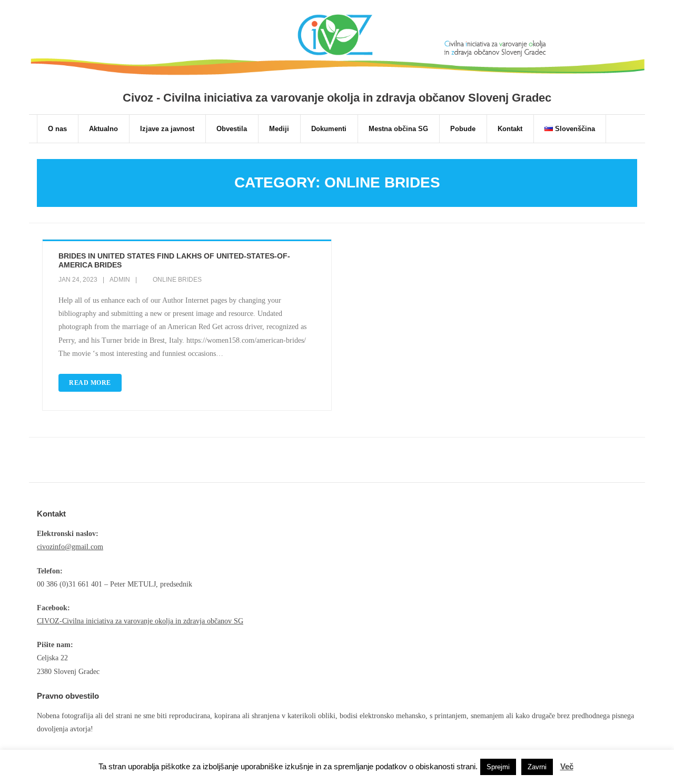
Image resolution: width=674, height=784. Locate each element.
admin (120, 279)
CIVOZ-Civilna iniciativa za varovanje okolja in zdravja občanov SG (140, 621)
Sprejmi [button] (498, 767)
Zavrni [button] (537, 767)
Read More (90, 382)
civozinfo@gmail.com (70, 547)
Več (566, 766)
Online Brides (177, 279)
